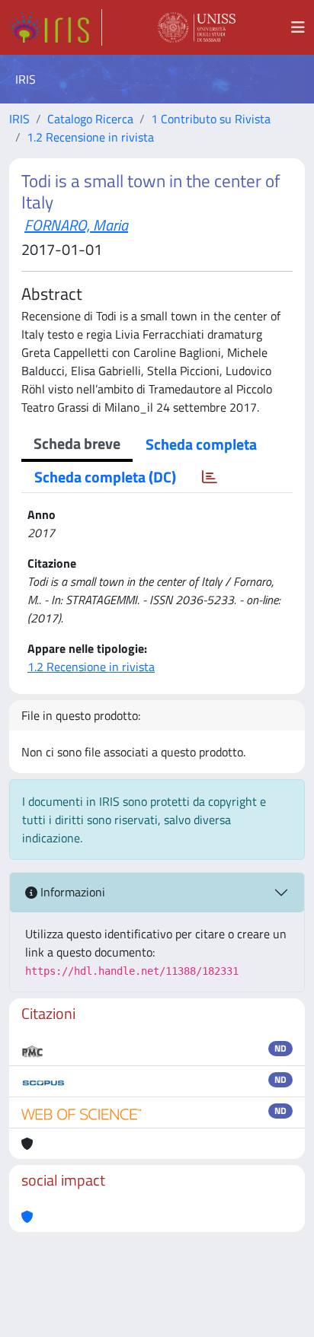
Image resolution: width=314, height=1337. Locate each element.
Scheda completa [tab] (201, 444)
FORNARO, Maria (76, 225)
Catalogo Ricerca (90, 119)
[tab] (209, 477)
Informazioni (71, 892)
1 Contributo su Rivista (211, 119)
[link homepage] (55, 27)
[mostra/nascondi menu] (298, 27)
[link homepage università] (197, 27)
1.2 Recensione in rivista (90, 137)
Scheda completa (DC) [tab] (105, 477)
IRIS (19, 119)
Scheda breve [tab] (77, 443)
